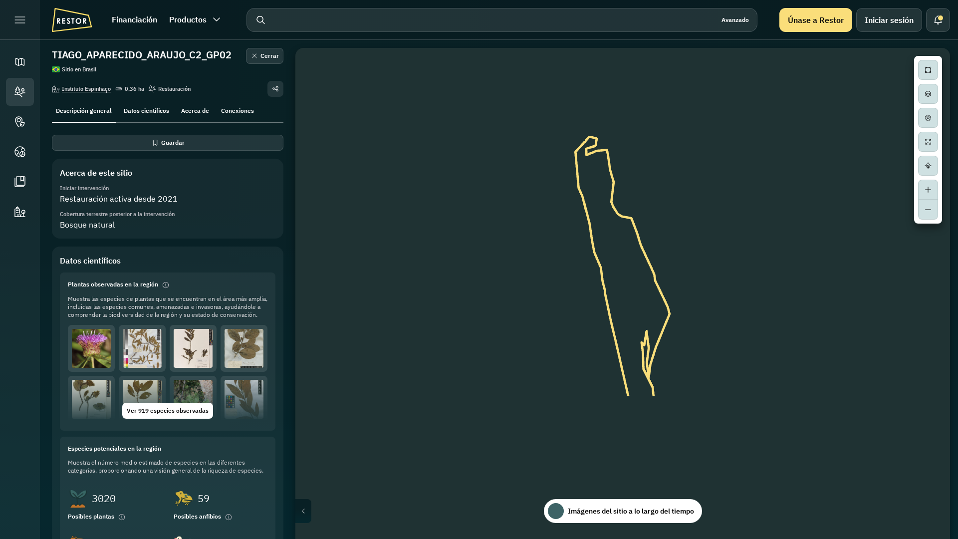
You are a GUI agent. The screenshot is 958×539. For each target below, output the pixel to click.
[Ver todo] (928, 142)
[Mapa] (20, 62)
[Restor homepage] (72, 20)
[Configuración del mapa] (928, 118)
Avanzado (735, 19)
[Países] (20, 152)
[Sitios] (20, 92)
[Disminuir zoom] (928, 210)
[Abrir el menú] (20, 20)
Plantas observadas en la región (113, 284)
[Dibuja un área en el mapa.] (928, 70)
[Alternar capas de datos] (928, 94)
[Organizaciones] (20, 212)
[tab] (84, 110)
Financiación (134, 19)
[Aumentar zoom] (928, 190)
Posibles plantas (91, 516)
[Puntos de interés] (20, 122)
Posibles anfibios (197, 516)
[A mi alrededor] (928, 166)
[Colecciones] (20, 182)
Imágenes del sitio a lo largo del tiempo (631, 511)
